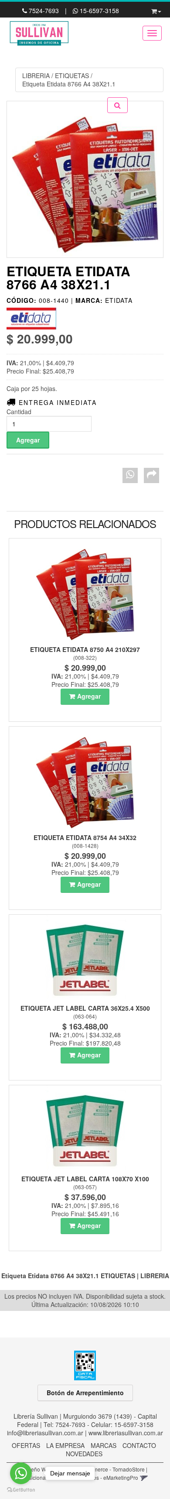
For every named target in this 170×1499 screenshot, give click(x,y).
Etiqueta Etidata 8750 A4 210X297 (85, 649)
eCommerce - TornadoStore (112, 1469)
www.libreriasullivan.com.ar (125, 1432)
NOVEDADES (84, 1453)
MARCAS (103, 1445)
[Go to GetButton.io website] (21, 1490)
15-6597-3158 (98, 10)
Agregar (89, 696)
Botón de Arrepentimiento (85, 1392)
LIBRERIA (36, 75)
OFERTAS (26, 1445)
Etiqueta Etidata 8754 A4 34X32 (85, 837)
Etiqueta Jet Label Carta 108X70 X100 (85, 1178)
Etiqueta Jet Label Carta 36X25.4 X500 (85, 1008)
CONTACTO (139, 1445)
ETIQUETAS (72, 75)
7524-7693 (44, 10)
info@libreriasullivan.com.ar (45, 1432)
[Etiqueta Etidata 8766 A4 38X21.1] (85, 179)
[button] (156, 9)
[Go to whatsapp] (21, 1473)
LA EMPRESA (65, 1445)
